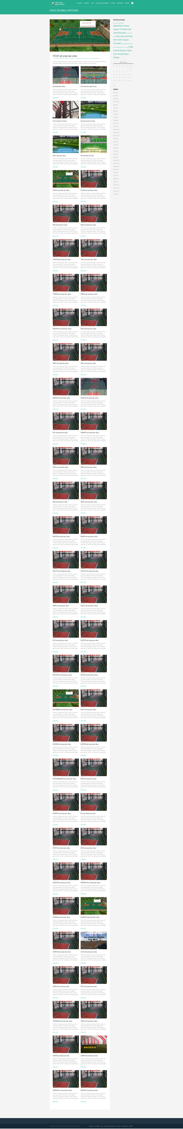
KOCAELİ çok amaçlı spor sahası (89, 605)
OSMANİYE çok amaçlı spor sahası (90, 432)
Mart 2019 (115, 141)
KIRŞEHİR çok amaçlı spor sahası (89, 640)
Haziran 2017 (116, 191)
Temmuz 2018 (116, 163)
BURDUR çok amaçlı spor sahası (89, 1090)
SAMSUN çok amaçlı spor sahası (61, 398)
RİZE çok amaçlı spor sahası (60, 432)
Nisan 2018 (115, 172)
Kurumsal (86, 3)
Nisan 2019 (115, 138)
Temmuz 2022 (116, 101)
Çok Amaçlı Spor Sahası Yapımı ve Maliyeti (78, 58)
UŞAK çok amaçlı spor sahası (88, 225)
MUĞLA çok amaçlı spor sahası (89, 502)
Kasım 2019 (115, 123)
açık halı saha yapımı (118, 23)
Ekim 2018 (115, 154)
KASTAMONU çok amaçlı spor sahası (62, 709)
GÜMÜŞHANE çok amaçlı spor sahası (90, 882)
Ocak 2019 (115, 144)
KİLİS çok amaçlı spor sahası (60, 640)
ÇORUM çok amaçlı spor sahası (61, 1055)
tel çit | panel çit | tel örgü (59, 121)
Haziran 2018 (116, 166)
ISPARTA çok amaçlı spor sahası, (61, 848)
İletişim (113, 3)
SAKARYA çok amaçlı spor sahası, (90, 398)
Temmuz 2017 (116, 188)
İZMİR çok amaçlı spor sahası (88, 779)
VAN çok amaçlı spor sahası (60, 225)
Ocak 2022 (115, 108)
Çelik (92, 3)
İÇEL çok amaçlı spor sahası (88, 813)
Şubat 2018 (115, 178)
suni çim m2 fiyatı (125, 47)
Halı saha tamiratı (124, 36)
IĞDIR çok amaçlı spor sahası (88, 848)
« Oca (114, 86)
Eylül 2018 (115, 157)
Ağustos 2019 (116, 129)
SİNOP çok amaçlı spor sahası (60, 363)
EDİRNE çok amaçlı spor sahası (61, 986)
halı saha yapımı (125, 43)
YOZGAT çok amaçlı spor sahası (65, 55)
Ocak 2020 (115, 120)
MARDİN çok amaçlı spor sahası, (61, 536)
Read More (56, 97)
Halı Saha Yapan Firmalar (94, 58)
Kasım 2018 (115, 151)
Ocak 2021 (115, 114)
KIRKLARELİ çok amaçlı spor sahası (62, 675)
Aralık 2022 (115, 98)
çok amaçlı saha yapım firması (89, 86)
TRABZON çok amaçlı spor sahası (62, 259)
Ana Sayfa (79, 3)
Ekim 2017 (115, 181)
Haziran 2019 (116, 135)
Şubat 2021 (115, 111)
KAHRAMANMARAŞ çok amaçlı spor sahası (64, 779)
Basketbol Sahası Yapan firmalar (61, 58)
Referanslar (120, 3)
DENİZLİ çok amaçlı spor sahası (89, 1021)
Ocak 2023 (115, 95)
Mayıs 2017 (115, 194)
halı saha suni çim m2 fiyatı (88, 121)
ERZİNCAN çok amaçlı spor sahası (62, 952)
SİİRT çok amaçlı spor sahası (88, 363)
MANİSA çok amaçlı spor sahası (89, 536)
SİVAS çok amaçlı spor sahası (88, 328)
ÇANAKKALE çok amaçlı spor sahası (62, 1090)
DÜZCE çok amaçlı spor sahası (89, 986)
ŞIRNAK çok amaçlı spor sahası (89, 294)
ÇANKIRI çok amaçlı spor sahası (89, 1055)
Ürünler (127, 3)
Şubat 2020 (115, 117)
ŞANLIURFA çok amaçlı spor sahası (62, 328)
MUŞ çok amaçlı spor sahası (60, 502)
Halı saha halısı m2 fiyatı (87, 155)
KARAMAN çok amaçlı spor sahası (62, 744)
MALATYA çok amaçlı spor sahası (61, 571)
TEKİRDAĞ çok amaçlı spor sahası (62, 294)
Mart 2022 (115, 104)
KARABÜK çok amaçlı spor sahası (90, 744)
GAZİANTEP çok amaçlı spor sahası (90, 917)
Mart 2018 (115, 175)
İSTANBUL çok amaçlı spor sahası (62, 813)
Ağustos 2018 (116, 160)
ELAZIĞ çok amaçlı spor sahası (89, 952)
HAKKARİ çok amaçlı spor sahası (61, 882)
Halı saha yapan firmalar (102, 3)
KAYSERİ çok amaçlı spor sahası (89, 675)
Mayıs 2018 (115, 169)
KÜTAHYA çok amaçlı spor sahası (89, 571)
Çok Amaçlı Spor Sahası (59, 86)
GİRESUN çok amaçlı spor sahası (61, 917)
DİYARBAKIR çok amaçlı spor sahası (62, 1021)
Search (132, 3)
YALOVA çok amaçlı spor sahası (89, 190)
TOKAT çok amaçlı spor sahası (89, 259)
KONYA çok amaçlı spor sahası (61, 605)
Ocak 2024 (115, 92)
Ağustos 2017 (116, 184)
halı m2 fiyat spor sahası (59, 155)
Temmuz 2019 (116, 132)
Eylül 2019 (115, 126)
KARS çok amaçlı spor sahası (88, 709)
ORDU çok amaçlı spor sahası (60, 467)
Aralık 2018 (115, 148)
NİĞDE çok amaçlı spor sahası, (89, 467)
